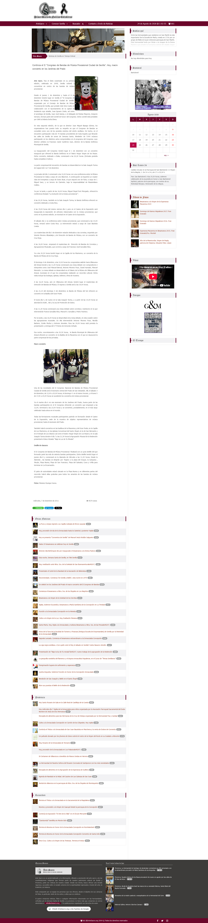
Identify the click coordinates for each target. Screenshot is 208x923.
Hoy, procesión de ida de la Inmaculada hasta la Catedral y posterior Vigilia (66, 531)
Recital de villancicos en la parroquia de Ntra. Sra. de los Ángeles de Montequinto (68, 783)
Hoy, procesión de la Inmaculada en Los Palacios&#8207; (60, 749)
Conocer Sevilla (58, 23)
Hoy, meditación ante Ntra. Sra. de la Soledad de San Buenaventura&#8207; (67, 564)
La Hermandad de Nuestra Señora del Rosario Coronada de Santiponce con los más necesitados (74, 763)
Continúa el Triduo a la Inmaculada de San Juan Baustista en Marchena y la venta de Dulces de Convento (77, 729)
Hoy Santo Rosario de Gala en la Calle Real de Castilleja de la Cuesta (63, 702)
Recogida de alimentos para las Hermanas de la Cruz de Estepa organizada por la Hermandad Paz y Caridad (78, 716)
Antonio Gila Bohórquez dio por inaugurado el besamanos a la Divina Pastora (67, 551)
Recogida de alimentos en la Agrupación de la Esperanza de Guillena (64, 770)
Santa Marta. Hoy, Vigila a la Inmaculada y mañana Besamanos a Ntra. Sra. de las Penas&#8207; (74, 625)
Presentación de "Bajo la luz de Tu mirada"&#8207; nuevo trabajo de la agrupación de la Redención (76, 652)
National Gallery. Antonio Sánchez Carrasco (131, 904)
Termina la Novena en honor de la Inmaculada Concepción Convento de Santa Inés (69, 834)
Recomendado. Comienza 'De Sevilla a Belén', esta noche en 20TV (63, 578)
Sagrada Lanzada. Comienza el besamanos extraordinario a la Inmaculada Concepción (70, 638)
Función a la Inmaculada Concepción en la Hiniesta (57, 611)
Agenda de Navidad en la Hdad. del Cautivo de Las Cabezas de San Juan (65, 776)
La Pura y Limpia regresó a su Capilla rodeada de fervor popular (62, 524)
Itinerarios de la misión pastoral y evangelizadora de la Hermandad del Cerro (142, 895)
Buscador (77, 23)
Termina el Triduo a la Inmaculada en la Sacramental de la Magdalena (64, 800)
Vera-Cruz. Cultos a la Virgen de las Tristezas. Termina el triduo (61, 840)
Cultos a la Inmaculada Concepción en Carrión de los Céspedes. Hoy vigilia (66, 723)
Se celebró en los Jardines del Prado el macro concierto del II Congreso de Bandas (69, 584)
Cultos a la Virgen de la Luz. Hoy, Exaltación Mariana (58, 618)
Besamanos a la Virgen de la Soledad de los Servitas (58, 598)
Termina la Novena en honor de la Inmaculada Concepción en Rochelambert (66, 827)
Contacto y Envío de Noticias (100, 23)
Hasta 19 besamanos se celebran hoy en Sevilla (56, 544)
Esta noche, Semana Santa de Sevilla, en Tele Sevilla (58, 557)
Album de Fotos (141, 197)
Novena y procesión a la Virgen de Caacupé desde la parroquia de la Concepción (68, 807)
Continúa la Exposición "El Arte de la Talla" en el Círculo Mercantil (62, 814)
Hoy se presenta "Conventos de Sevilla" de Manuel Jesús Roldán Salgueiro (66, 537)
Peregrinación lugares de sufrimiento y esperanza (57, 665)
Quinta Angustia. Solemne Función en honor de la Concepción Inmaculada (66, 672)
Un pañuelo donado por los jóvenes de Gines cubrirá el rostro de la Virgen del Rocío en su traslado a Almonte (79, 736)
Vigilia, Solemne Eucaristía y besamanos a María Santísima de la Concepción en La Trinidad (72, 605)
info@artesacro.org (53, 903)
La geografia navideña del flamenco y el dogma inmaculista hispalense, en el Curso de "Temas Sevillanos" (77, 658)
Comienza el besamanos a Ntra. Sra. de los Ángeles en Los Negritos (63, 591)
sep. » (166, 155)
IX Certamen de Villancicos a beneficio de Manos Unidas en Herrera (63, 756)
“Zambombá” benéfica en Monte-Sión (53, 820)
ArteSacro (40, 23)
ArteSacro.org (93, 920)
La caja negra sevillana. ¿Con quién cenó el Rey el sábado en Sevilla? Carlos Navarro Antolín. (72, 645)
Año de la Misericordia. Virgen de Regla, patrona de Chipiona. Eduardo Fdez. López (155, 241)
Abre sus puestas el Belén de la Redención (54, 685)
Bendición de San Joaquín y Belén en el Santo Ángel (58, 679)
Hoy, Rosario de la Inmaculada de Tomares (54, 743)
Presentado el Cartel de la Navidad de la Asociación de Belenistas (62, 571)
